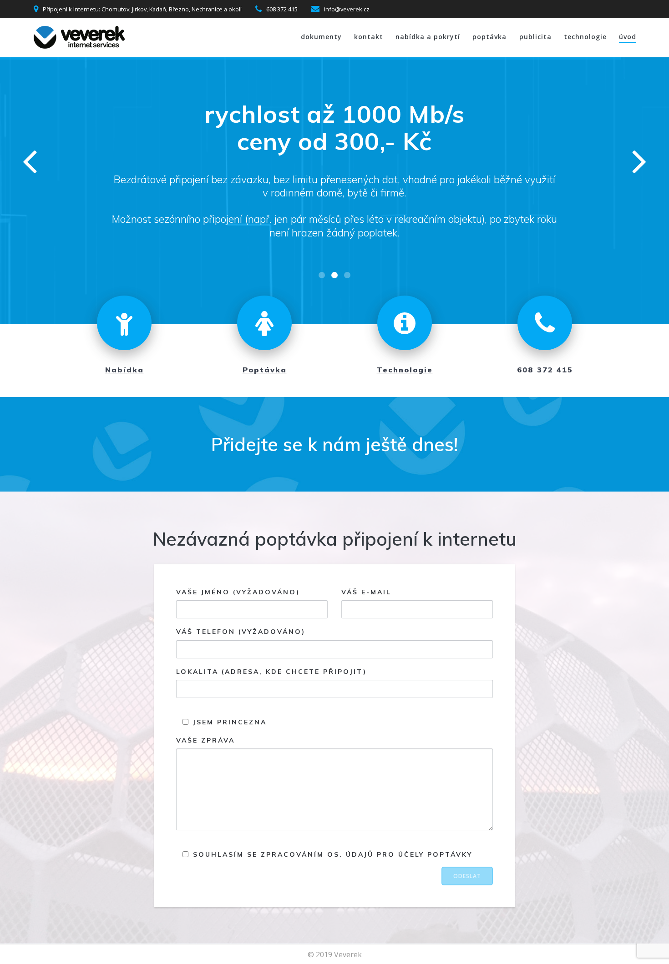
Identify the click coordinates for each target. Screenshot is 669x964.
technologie (585, 36)
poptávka (489, 36)
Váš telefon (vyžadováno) (240, 632)
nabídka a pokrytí (427, 36)
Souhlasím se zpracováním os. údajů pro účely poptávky (331, 855)
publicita (535, 36)
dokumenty (321, 36)
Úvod (627, 36)
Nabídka (124, 369)
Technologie (405, 369)
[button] (322, 275)
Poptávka (265, 369)
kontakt (368, 36)
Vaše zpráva (205, 740)
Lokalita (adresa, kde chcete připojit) (271, 672)
